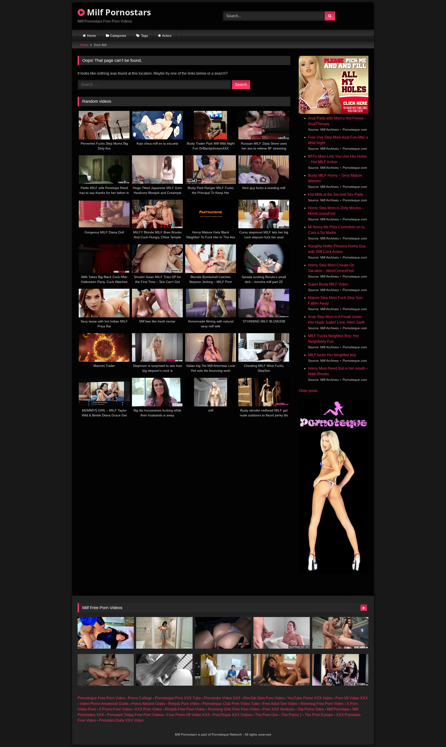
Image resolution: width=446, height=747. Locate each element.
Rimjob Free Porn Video (185, 709)
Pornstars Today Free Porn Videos (135, 715)
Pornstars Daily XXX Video (121, 720)
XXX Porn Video (148, 709)
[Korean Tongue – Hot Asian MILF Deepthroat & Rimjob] (164, 670)
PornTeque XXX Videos (232, 715)
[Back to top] (431, 733)
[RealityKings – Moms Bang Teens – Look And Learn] (281, 633)
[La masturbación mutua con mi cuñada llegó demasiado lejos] (106, 670)
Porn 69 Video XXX (351, 698)
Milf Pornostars (118, 12)
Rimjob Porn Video (184, 704)
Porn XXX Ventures (278, 709)
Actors (166, 35)
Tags (144, 35)
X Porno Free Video (115, 709)
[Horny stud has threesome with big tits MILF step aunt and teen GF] (340, 670)
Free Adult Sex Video (280, 704)
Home (91, 35)
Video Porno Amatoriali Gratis (104, 704)
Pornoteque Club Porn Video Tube (231, 704)
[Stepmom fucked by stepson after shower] (164, 633)
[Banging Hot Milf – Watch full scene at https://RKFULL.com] (223, 670)
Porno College (140, 698)
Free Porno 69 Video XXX (188, 715)
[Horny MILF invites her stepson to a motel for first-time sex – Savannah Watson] (106, 633)
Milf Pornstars (338, 709)
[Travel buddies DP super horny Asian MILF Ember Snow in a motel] (281, 670)
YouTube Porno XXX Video (309, 698)
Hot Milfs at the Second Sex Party (335, 194)
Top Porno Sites (311, 709)
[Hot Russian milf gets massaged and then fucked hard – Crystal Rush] (223, 633)
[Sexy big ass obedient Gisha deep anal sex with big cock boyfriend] (340, 633)
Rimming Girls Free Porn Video (233, 709)
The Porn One (266, 715)
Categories (118, 35)
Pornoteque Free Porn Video (101, 698)
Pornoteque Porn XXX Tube (178, 698)
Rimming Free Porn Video (322, 704)
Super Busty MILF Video (328, 284)
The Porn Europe (319, 715)
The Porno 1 (291, 715)
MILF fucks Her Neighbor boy (332, 355)
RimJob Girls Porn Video (263, 698)
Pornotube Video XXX (222, 698)
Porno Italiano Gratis (148, 704)
